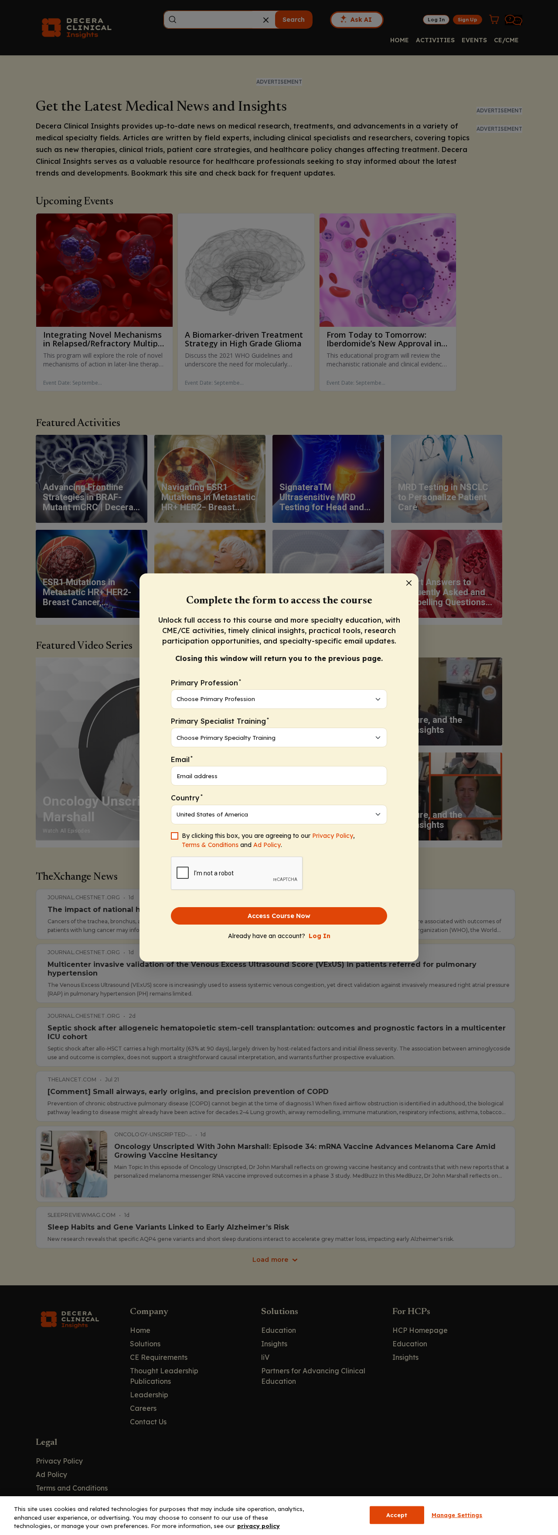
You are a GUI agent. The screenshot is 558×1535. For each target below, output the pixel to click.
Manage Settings (457, 1514)
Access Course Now (279, 916)
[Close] (409, 583)
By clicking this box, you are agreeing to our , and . (268, 840)
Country (187, 797)
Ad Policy (267, 845)
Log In (319, 936)
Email (182, 759)
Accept (397, 1514)
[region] (279, 1515)
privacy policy (258, 1525)
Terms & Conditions (210, 845)
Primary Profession (206, 682)
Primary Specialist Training (220, 720)
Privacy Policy (332, 836)
